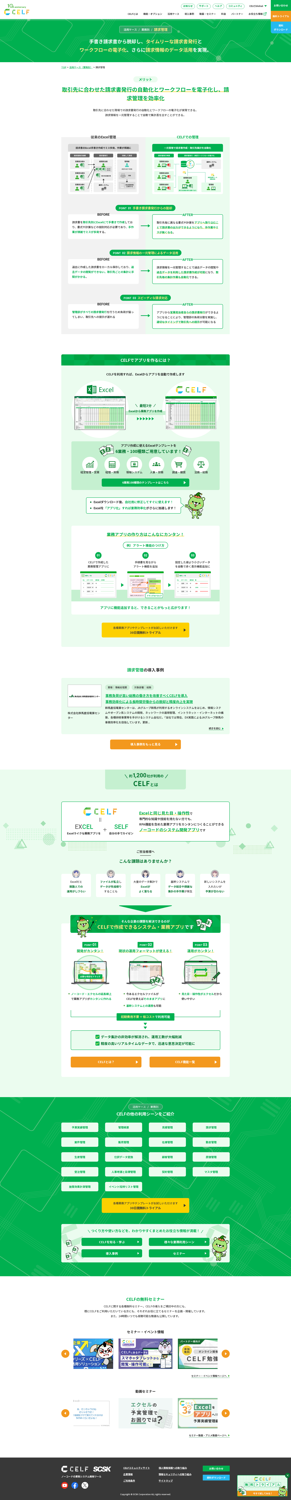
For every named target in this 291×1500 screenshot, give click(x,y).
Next (226, 1354)
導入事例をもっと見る (145, 744)
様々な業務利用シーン (179, 1242)
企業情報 (128, 1474)
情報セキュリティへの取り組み (175, 1474)
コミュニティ (235, 6)
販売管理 (123, 1142)
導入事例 (189, 14)
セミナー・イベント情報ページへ (209, 1375)
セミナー (179, 1253)
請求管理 (211, 1127)
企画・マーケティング (207, 2)
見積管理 (167, 1127)
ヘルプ (218, 6)
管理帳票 (123, 1127)
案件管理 (79, 1142)
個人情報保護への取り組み (173, 1468)
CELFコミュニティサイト (136, 1468)
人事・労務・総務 (112, 2)
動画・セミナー (207, 14)
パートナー (237, 14)
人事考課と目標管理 (123, 1172)
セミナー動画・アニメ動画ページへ (208, 1435)
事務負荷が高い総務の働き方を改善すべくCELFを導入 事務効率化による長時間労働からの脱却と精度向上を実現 (149, 698)
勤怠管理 (211, 1142)
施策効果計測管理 (80, 1187)
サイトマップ (166, 1480)
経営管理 (181, 2)
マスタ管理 (211, 1172)
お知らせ (188, 6)
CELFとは (133, 14)
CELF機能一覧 (185, 1062)
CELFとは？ (106, 1062)
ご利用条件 (129, 1480)
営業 (90, 2)
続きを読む (215, 728)
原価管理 (211, 1157)
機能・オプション (152, 14)
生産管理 (79, 1157)
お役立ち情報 (256, 14)
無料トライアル (281, 16)
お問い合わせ (281, 5)
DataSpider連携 (148, 1)
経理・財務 (72, 2)
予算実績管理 (80, 1127)
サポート (203, 6)
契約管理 (167, 1172)
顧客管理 (167, 1157)
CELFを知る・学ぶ (112, 1242)
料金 (223, 14)
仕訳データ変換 (123, 1157)
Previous (65, 1354)
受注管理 (79, 1172)
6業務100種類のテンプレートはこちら (145, 482)
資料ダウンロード (281, 27)
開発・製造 (161, 2)
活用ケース (173, 14)
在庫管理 (167, 1142)
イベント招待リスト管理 (123, 1187)
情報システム (138, 2)
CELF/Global (256, 6)
